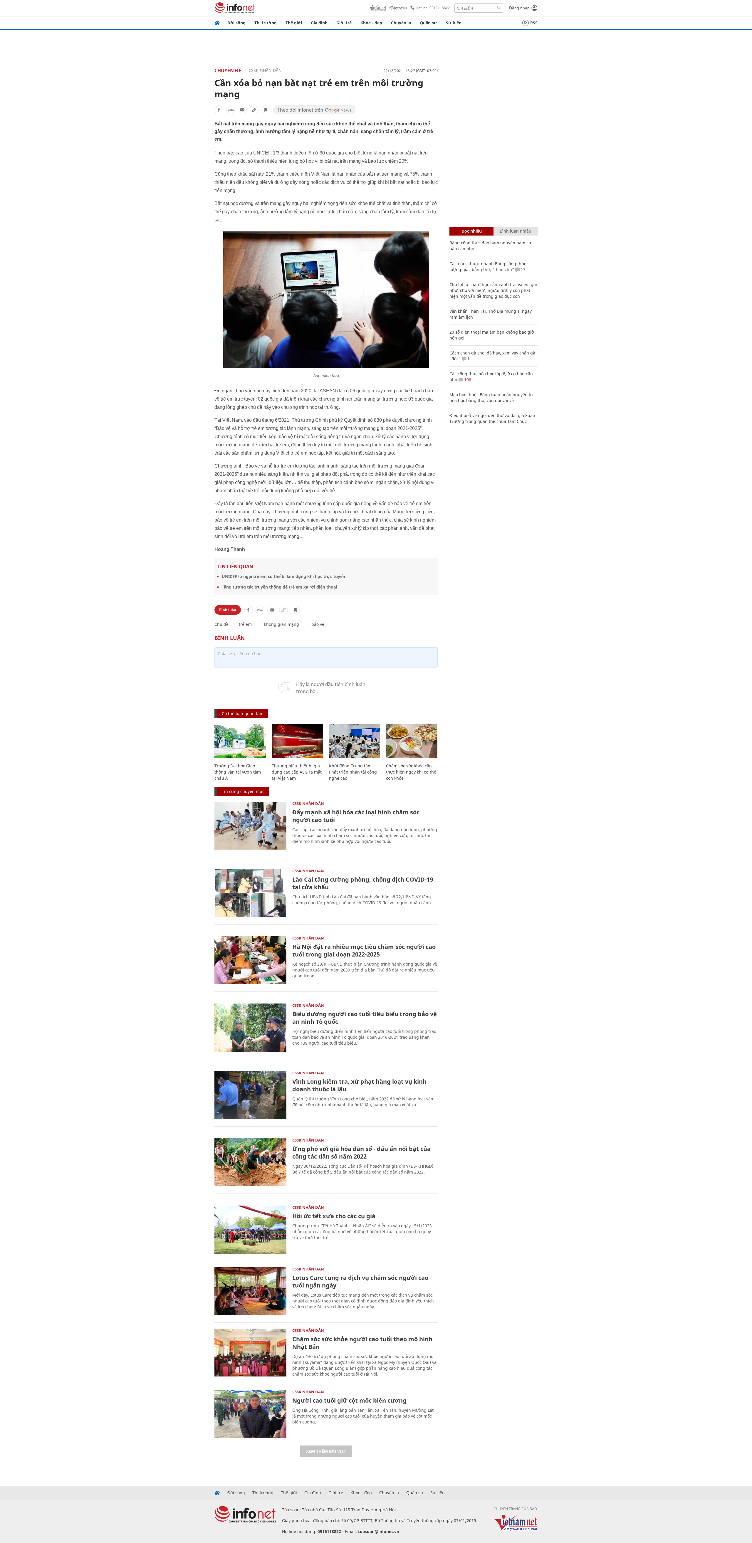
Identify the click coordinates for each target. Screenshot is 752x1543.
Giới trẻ (344, 23)
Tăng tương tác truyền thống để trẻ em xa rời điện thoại (279, 587)
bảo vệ (317, 624)
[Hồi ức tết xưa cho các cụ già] (250, 1229)
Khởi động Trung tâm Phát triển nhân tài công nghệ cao (353, 772)
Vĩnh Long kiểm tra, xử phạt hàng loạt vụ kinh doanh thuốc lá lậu (359, 1085)
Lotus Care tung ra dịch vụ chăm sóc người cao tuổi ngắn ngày (360, 1281)
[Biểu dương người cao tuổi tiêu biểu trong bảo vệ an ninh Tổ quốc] (250, 1027)
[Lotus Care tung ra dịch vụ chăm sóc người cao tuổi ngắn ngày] (250, 1291)
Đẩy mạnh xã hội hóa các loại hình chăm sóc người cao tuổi (355, 816)
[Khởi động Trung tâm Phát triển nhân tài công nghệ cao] (354, 741)
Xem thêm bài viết (326, 1451)
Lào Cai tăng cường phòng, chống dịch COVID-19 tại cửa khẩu (362, 883)
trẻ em (245, 624)
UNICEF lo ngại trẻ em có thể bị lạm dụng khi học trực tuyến (283, 576)
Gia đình (319, 23)
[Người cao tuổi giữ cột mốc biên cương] (250, 1414)
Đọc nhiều (471, 231)
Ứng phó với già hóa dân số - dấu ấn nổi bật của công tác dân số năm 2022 (361, 1152)
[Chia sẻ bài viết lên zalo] (230, 109)
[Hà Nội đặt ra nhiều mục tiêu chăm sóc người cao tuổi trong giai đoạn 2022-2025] (250, 960)
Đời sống (236, 23)
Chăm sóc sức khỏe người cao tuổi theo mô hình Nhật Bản (362, 1343)
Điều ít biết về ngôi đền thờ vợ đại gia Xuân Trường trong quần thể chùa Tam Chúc (492, 418)
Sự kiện (453, 23)
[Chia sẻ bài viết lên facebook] (218, 109)
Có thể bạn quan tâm (242, 713)
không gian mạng (281, 624)
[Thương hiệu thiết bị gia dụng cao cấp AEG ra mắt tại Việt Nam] (297, 741)
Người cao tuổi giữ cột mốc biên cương (349, 1400)
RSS (534, 23)
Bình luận (227, 609)
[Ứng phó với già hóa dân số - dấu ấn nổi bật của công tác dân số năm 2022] (250, 1162)
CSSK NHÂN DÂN (265, 70)
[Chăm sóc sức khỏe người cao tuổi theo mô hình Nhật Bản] (250, 1352)
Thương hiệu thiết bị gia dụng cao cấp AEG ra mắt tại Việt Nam (297, 772)
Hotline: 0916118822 (433, 7)
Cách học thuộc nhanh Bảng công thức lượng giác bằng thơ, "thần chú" (487, 266)
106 (467, 379)
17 (523, 269)
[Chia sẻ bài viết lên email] (242, 109)
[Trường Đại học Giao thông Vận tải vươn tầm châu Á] (240, 741)
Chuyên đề (227, 70)
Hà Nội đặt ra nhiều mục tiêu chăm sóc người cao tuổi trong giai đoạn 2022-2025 (364, 950)
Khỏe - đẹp (371, 23)
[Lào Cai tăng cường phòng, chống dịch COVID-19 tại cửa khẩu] (250, 893)
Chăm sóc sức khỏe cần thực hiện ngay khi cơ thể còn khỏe (411, 772)
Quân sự (428, 23)
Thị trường (265, 23)
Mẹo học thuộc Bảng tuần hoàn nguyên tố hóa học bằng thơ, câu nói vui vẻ (491, 397)
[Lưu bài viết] (265, 109)
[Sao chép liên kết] (254, 109)
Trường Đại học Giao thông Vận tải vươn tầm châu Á (237, 772)
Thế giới (294, 23)
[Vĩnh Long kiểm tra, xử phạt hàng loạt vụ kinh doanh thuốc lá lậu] (250, 1095)
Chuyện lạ (401, 23)
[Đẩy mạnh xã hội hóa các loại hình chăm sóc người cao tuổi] (250, 826)
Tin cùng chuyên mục (243, 791)
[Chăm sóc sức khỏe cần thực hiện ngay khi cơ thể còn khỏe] (411, 741)
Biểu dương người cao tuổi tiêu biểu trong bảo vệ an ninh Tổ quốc (364, 1018)
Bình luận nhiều (515, 231)
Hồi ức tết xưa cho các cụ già (333, 1216)
